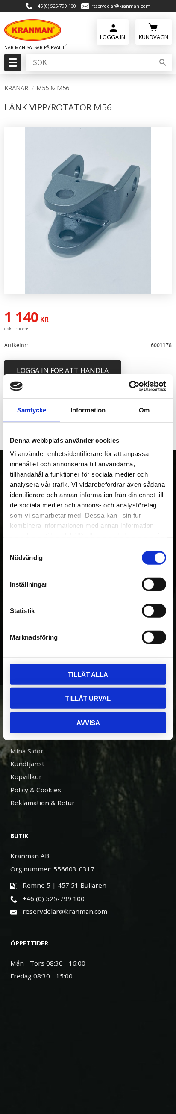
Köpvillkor (26, 776)
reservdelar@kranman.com (120, 6)
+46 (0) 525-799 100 (55, 6)
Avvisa (88, 722)
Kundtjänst (27, 763)
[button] (11, 65)
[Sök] (163, 62)
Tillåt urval (88, 698)
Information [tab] (88, 409)
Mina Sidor (27, 751)
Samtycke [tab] (32, 409)
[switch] (154, 584)
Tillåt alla (88, 674)
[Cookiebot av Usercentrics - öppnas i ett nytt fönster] (128, 386)
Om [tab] (144, 409)
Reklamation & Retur (42, 802)
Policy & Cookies (35, 789)
